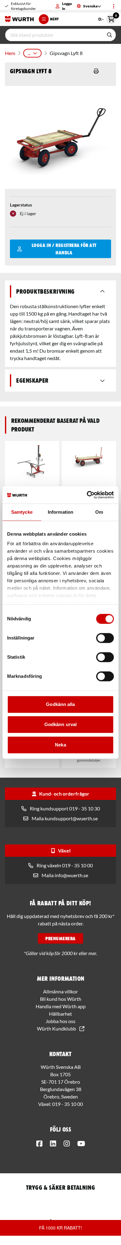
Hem (10, 53)
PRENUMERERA (60, 938)
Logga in (67, 6)
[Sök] (109, 35)
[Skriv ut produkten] (96, 71)
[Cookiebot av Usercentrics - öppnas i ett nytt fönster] (87, 495)
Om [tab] (99, 512)
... (29, 53)
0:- (107, 18)
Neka (60, 744)
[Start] (19, 19)
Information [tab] (60, 512)
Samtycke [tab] (22, 512)
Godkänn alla (60, 704)
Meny (54, 19)
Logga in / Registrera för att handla (64, 248)
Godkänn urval (60, 724)
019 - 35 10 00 (67, 1104)
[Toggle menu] (114, 6)
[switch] (105, 638)
